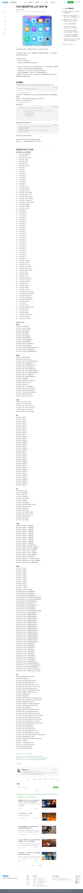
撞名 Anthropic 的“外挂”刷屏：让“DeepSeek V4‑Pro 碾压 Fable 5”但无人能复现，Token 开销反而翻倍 (71, 27)
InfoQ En (78, 878)
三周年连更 (19, 763)
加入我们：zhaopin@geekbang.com (39, 882)
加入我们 (27, 882)
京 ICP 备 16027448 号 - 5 (49, 891)
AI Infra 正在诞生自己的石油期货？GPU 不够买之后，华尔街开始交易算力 (71, 35)
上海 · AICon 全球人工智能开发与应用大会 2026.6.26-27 (62, 879)
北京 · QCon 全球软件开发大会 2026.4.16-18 (60, 878)
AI (42, 2)
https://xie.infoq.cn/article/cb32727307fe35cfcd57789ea (34, 757)
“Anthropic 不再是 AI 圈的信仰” (70, 23)
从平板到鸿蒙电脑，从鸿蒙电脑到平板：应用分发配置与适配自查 (28, 827)
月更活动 (31, 2)
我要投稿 (27, 879)
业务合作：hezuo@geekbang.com (39, 879)
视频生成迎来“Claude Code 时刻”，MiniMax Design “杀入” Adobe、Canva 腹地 (71, 20)
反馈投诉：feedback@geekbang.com (39, 881)
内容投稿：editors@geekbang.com (39, 878)
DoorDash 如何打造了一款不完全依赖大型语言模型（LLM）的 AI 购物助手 (29, 840)
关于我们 (27, 878)
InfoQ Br (78, 882)
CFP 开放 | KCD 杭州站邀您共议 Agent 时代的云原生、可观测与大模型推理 (71, 31)
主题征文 (37, 2)
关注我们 (27, 884)
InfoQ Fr (78, 881)
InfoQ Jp (78, 879)
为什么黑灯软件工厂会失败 (25, 813)
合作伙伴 (27, 881)
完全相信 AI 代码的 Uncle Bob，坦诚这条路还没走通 (71, 12)
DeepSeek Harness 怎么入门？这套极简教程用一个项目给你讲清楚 (72, 39)
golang (46, 2)
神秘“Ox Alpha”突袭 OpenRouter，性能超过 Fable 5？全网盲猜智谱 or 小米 (72, 16)
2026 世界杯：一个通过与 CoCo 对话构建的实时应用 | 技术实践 (29, 853)
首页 (25, 2)
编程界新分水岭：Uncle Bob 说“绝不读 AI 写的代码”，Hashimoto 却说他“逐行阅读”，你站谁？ (29, 801)
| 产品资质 (70, 891)
